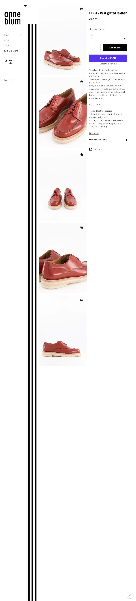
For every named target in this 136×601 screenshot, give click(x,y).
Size (92, 35)
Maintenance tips (98, 139)
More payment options (108, 64)
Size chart (94, 133)
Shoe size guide (97, 29)
